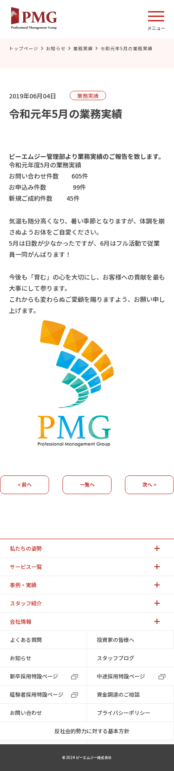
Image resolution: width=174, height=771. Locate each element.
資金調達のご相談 (118, 694)
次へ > (149, 484)
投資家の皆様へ (115, 639)
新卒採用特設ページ (34, 676)
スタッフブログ (115, 657)
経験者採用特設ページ (36, 694)
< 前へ (24, 484)
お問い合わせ (26, 712)
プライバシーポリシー (123, 712)
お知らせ (56, 48)
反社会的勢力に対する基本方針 (91, 730)
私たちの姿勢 (26, 548)
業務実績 (83, 48)
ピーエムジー (27, 156)
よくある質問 (26, 639)
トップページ (23, 48)
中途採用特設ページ (121, 676)
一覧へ (87, 484)
